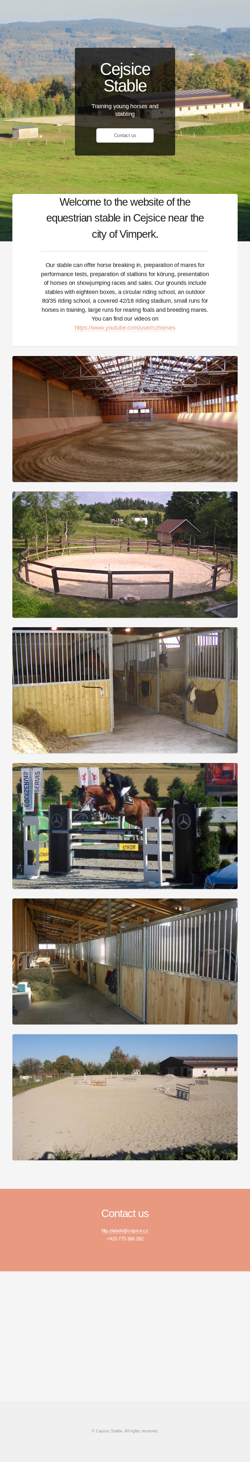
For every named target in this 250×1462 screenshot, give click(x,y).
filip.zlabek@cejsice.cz (125, 1230)
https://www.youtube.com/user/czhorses (125, 327)
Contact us (125, 135)
